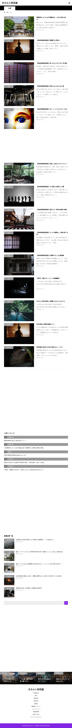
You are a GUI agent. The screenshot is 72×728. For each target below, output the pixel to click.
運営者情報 (36, 711)
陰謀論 (36, 703)
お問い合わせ (36, 714)
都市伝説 (36, 698)
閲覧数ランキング (36, 706)
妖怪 (36, 695)
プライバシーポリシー (36, 717)
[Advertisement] (20, 144)
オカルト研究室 (10, 2)
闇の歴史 (36, 701)
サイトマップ (36, 709)
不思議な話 (36, 693)
